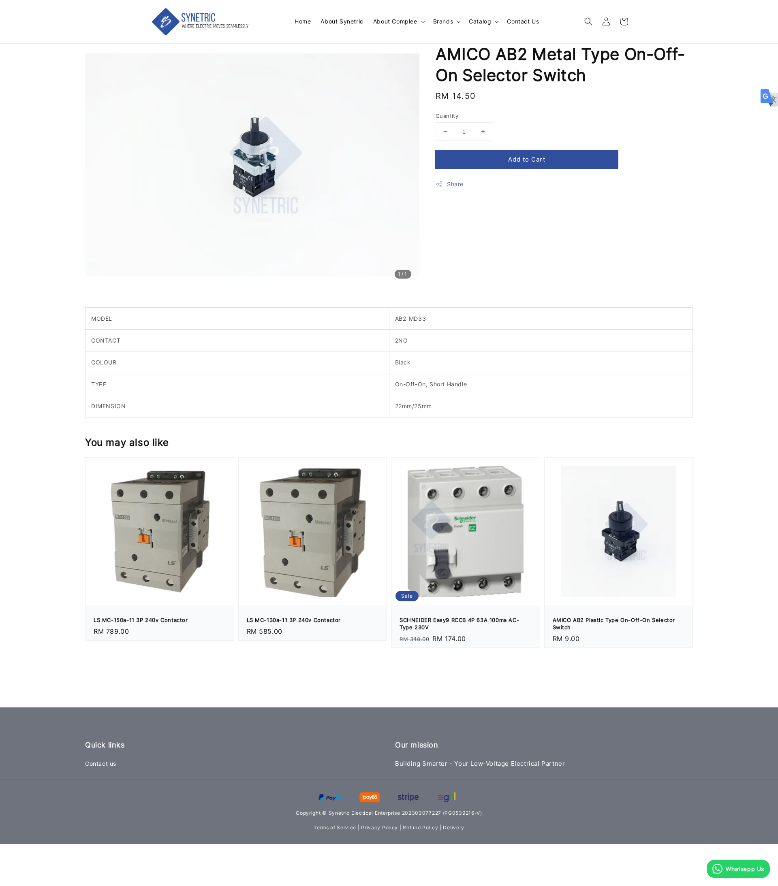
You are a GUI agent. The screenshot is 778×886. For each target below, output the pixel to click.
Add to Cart (526, 159)
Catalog (480, 21)
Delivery (453, 827)
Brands (443, 21)
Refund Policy (420, 827)
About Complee (395, 21)
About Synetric (342, 21)
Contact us (100, 763)
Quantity (447, 116)
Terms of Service (335, 827)
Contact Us (523, 21)
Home (303, 21)
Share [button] (455, 184)
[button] (588, 21)
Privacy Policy (379, 827)
